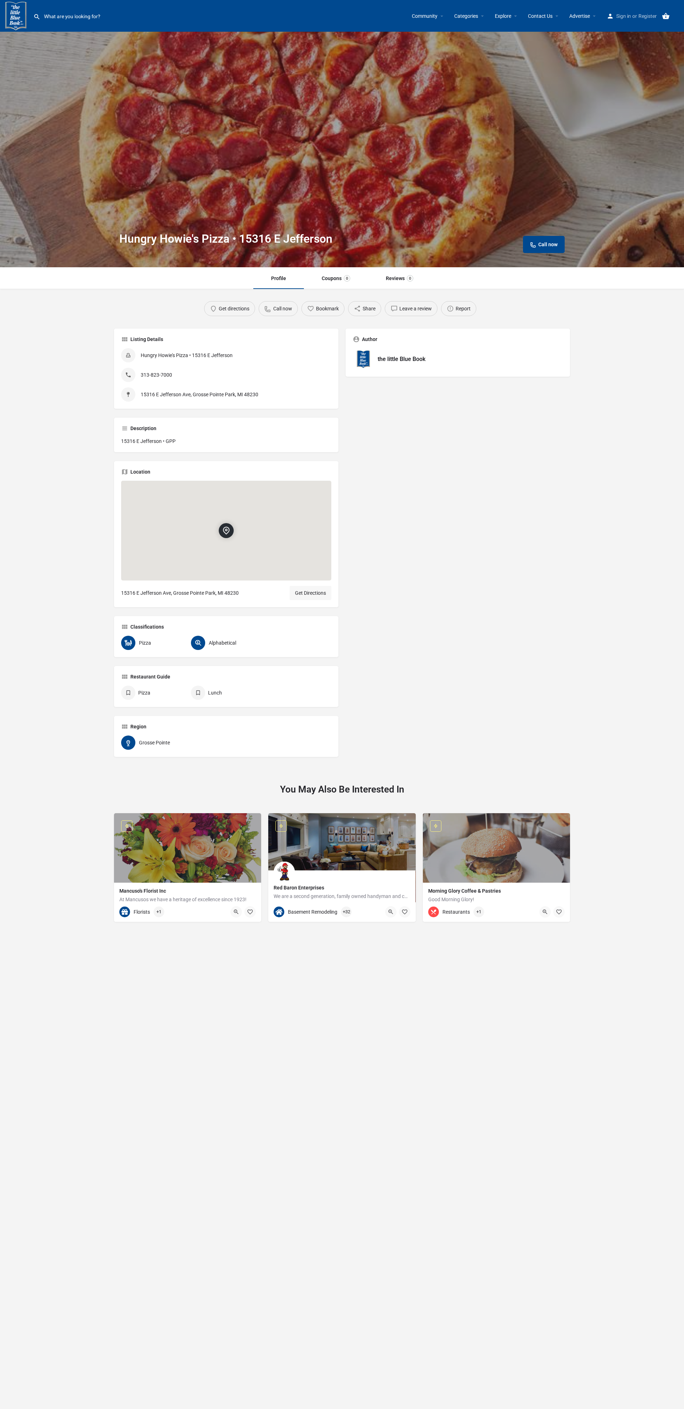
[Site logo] (16, 15)
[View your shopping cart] (666, 16)
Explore (503, 16)
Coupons (335, 278)
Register (647, 16)
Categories (466, 16)
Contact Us (540, 16)
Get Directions (310, 593)
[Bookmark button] (250, 912)
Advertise (579, 16)
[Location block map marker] (226, 530)
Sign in (623, 16)
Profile (278, 278)
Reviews (398, 278)
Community (424, 16)
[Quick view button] (236, 912)
